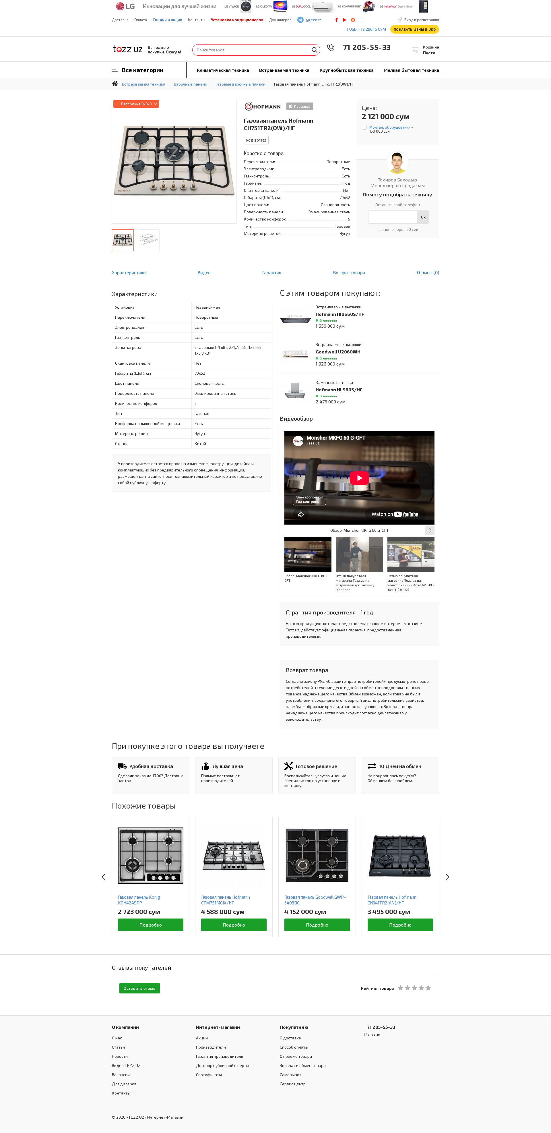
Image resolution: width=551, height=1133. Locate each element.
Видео (204, 272)
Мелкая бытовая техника (411, 70)
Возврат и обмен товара (303, 1065)
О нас (117, 1037)
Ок (423, 216)
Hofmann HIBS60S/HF (340, 314)
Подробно (150, 924)
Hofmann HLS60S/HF (339, 389)
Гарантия (271, 272)
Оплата (140, 20)
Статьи (118, 1047)
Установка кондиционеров (237, 20)
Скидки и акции (167, 20)
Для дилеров (280, 20)
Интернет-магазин (218, 1027)
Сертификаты (209, 1074)
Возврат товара (349, 272)
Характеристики (129, 272)
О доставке (290, 1037)
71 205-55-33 (363, 46)
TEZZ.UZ (127, 49)
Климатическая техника (223, 70)
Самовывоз (290, 1074)
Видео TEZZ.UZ (126, 1065)
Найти (314, 50)
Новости (120, 1056)
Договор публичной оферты (222, 1065)
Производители (211, 1047)
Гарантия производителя (219, 1056)
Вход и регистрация (421, 20)
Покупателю (294, 1027)
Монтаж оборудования (389, 127)
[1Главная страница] (115, 83)
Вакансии (121, 1074)
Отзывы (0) (428, 272)
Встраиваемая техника (284, 70)
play (344, 20)
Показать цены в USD (415, 29)
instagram (353, 20)
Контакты (196, 20)
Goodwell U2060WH (338, 351)
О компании (125, 1027)
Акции (202, 1037)
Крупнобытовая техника (347, 70)
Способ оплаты (294, 1047)
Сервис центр (293, 1083)
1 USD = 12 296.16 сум (366, 29)
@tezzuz (313, 19)
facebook (336, 20)
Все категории (142, 69)
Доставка (120, 20)
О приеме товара (296, 1056)
